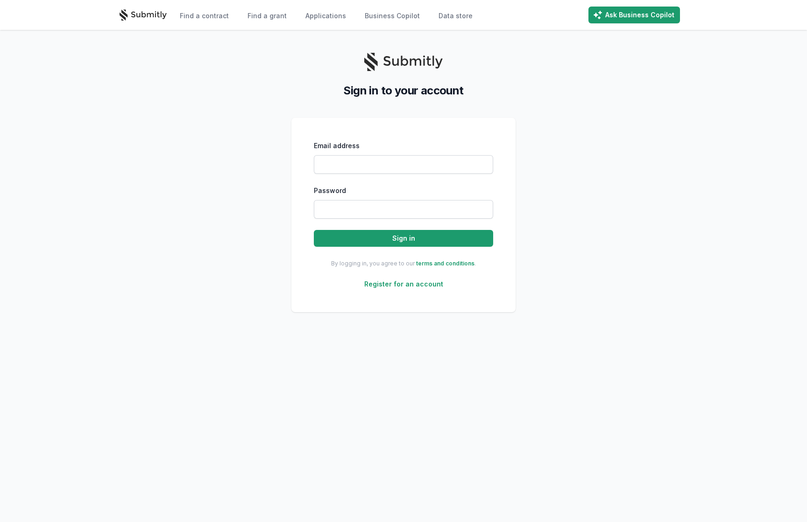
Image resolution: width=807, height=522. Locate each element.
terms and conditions (445, 263)
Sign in (403, 238)
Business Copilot (392, 16)
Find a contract (204, 16)
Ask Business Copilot (639, 15)
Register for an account (403, 284)
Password (330, 190)
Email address (337, 146)
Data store (456, 16)
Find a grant (267, 16)
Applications (325, 16)
